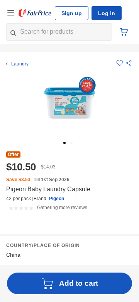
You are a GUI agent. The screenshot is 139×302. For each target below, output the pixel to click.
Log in (106, 13)
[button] (128, 63)
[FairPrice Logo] (35, 13)
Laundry (20, 64)
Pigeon (56, 198)
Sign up (71, 13)
